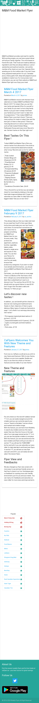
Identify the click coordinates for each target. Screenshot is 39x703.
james (25, 95)
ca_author (27, 217)
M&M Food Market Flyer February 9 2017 (18, 211)
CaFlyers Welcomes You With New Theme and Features (18, 343)
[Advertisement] (19, 34)
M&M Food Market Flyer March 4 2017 (18, 90)
